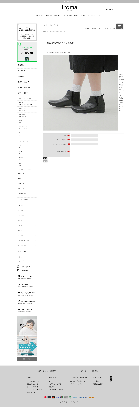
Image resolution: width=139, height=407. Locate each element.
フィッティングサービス (34, 390)
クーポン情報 (85, 28)
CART (83, 16)
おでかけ (21, 257)
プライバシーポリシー (77, 384)
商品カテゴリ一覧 (47, 31)
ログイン (112, 28)
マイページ (105, 28)
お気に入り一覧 (96, 28)
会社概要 (96, 381)
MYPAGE (77, 16)
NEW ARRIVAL (39, 16)
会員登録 (51, 387)
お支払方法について (33, 381)
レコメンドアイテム (24, 87)
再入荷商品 (21, 71)
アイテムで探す (23, 200)
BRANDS (49, 16)
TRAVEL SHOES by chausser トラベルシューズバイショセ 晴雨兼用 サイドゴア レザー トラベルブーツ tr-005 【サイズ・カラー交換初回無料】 (121, 87)
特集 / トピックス (23, 82)
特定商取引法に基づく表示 (78, 381)
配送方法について (32, 384)
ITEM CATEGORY (59, 16)
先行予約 (21, 76)
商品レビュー (31, 392)
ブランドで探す (23, 93)
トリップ (21, 261)
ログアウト (59, 384)
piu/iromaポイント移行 (56, 390)
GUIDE (69, 16)
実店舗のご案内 (98, 384)
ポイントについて (32, 387)
